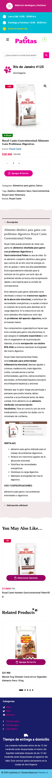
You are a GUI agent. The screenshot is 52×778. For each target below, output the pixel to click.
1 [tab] (21, 690)
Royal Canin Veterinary (13, 195)
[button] (7, 39)
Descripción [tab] (12, 222)
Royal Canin (15, 149)
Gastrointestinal (40, 191)
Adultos (11, 191)
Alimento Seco (24, 191)
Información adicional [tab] (17, 505)
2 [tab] (25, 690)
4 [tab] (30, 690)
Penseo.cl (43, 772)
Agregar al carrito (20, 173)
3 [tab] (27, 690)
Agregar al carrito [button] (27, 662)
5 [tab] (32, 690)
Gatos (39, 185)
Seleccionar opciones (27, 578)
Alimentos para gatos (24, 185)
